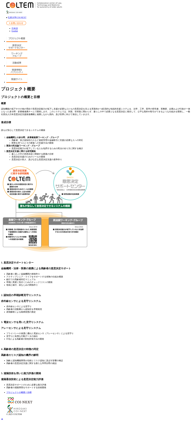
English (15, 31)
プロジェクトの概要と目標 (19, 392)
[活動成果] (16, 66)
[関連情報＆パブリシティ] (16, 74)
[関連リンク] (16, 82)
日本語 (15, 28)
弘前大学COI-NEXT (17, 17)
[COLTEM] (34, 7)
